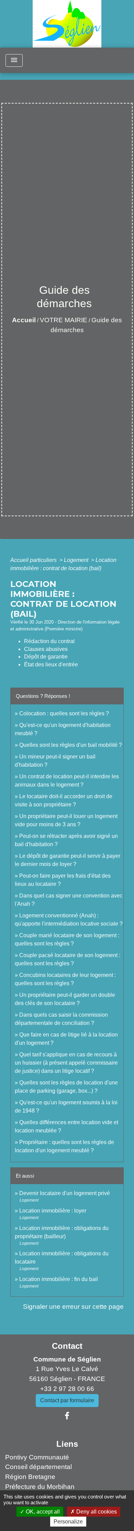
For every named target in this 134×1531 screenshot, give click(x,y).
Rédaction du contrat (49, 641)
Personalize (68, 1521)
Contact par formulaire (67, 1400)
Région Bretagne (30, 1476)
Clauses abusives (46, 649)
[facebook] (67, 1416)
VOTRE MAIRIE (63, 320)
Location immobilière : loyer (52, 1211)
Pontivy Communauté (37, 1457)
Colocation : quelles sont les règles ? (64, 713)
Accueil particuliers (34, 560)
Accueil (24, 320)
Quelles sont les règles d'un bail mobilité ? (70, 745)
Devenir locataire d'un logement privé (64, 1193)
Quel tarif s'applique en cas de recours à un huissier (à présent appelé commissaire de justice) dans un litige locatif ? (66, 1063)
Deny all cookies (96, 1512)
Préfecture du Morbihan (40, 1486)
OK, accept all (42, 1512)
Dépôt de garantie (46, 657)
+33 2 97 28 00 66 (67, 1388)
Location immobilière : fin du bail (58, 1279)
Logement (77, 560)
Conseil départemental (38, 1466)
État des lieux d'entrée (51, 664)
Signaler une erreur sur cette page (73, 1306)
